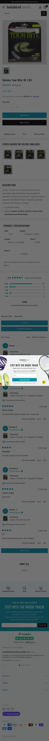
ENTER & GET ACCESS (24, 380)
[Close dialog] (47, 357)
